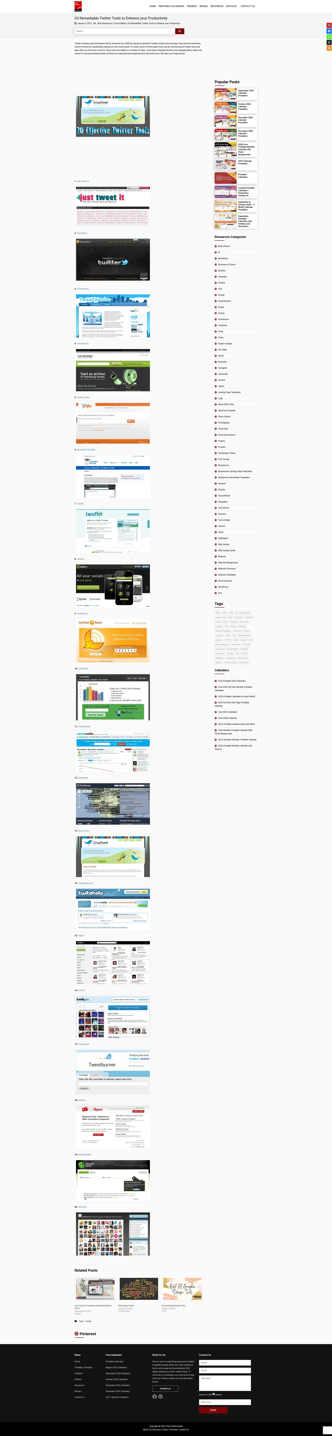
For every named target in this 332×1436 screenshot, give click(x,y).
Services (157, 1429)
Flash (220, 331)
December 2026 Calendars (118, 1391)
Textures (222, 514)
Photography (224, 422)
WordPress (223, 587)
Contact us (165, 1388)
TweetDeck (82, 233)
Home (152, 6)
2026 (231, 613)
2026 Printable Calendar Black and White (236, 724)
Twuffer (80, 503)
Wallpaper (219, 658)
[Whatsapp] (329, 36)
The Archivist (83, 343)
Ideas (165, 1429)
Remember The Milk (86, 450)
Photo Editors (224, 416)
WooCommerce (225, 581)
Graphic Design (225, 343)
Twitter (88, 1321)
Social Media (224, 495)
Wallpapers (223, 538)
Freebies (192, 6)
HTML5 (228, 640)
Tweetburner (83, 1044)
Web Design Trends (126, 1306)
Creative (218, 626)
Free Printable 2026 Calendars (232, 681)
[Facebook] (329, 31)
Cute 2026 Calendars (227, 712)
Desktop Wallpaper (223, 631)
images (243, 640)
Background (245, 613)
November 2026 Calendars (118, 1385)
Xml (220, 593)
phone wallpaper (222, 644)
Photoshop (223, 429)
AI (219, 252)
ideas (235, 640)
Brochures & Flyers (226, 264)
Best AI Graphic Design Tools (173, 1306)
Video (220, 532)
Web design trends (226, 550)
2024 (217, 613)
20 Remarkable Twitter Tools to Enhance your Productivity (154, 23)
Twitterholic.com (85, 883)
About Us (147, 1429)
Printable (246, 644)
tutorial (244, 654)
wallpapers (230, 658)
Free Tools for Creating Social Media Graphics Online (93, 1307)
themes (230, 654)
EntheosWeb (177, 1426)
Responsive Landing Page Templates (235, 471)
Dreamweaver (224, 301)
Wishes (203, 6)
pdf (250, 640)
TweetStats (83, 668)
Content (221, 283)
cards (225, 622)
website (218, 663)
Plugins (221, 441)
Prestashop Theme (227, 453)
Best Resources (105, 23)
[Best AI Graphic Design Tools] (182, 1288)
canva (217, 622)
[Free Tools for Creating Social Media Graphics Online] (95, 1288)
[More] (329, 48)
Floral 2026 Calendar (227, 718)
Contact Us (248, 6)
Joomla (221, 380)
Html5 (221, 356)
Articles (231, 6)
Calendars (222, 276)
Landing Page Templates (229, 392)
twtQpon (82, 1100)
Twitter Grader (83, 397)
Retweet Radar (84, 1154)
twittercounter (84, 726)
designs (242, 626)
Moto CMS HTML (226, 404)
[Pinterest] (329, 25)
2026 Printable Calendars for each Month (236, 696)
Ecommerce (223, 319)
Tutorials (173, 1429)
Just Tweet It (83, 181)
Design (221, 295)
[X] (329, 42)
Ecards (247, 631)
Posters (222, 447)
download (237, 631)
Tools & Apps (120, 23)
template (244, 649)
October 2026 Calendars (117, 1379)
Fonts (220, 337)
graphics (218, 640)
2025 (224, 613)
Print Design (223, 459)
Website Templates (227, 575)
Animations (223, 258)
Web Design (223, 544)
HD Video (222, 349)
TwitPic (81, 990)
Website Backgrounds (228, 562)
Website (222, 556)
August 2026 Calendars (116, 1367)
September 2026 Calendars (118, 1373)
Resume (222, 483)
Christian (233, 622)
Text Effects (223, 508)
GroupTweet (83, 831)
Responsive (223, 465)
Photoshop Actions (227, 435)
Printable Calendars (171, 6)
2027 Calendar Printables (117, 1397)
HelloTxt (80, 559)
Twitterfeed (82, 613)
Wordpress (244, 663)
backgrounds (220, 617)
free (234, 635)
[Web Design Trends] (138, 1288)
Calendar (238, 617)
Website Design (230, 663)
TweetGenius (83, 289)
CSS (220, 289)
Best (230, 617)
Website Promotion (227, 568)
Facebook (222, 325)
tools (81, 1321)
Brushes (222, 270)
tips (237, 654)
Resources (216, 6)
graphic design (245, 635)
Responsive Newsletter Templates (234, 477)
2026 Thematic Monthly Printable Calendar (237, 739)
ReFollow (82, 1207)
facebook (219, 635)
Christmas (244, 622)
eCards (221, 313)
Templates (223, 502)
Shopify (221, 489)
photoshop (236, 644)
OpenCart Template (227, 410)
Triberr (81, 935)
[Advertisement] (139, 75)
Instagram (222, 368)
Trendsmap (83, 778)
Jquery (221, 386)
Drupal (221, 307)
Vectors (221, 526)
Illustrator (222, 362)
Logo (220, 398)
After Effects (224, 246)
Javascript (223, 374)
